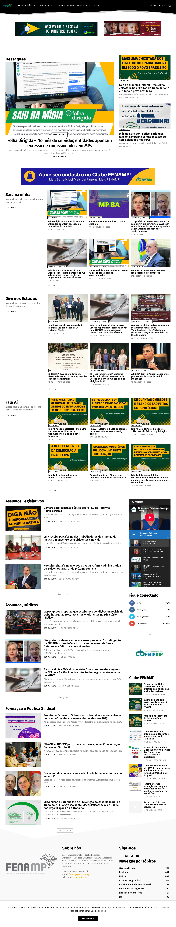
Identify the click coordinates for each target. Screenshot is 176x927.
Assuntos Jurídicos (140, 218)
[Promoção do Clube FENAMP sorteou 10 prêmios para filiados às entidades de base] (135, 689)
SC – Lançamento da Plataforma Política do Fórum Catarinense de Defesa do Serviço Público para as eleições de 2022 (107, 378)
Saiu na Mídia (95, 218)
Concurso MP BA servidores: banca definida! (107, 222)
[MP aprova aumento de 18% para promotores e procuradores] (150, 253)
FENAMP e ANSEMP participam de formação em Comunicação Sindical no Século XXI (82, 746)
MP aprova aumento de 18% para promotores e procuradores (148, 271)
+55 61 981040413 (80, 877)
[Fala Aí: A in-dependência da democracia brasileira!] (68, 458)
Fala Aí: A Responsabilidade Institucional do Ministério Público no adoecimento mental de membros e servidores (150, 479)
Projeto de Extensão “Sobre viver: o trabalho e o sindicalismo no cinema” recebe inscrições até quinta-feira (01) (82, 717)
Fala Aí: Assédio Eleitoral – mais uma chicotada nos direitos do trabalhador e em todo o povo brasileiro (144, 88)
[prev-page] (49, 286)
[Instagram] (155, 5)
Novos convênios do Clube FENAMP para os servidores (155, 804)
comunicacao (59, 156)
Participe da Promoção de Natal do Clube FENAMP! (155, 718)
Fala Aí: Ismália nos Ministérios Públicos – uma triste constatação (108, 476)
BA (50, 370)
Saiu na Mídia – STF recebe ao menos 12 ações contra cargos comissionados (108, 273)
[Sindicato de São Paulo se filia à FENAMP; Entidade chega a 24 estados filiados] (68, 308)
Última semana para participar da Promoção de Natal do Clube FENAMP (156, 703)
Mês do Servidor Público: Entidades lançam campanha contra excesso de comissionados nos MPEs (142, 136)
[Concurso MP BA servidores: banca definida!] (109, 204)
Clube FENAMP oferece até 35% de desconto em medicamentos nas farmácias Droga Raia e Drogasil (157, 770)
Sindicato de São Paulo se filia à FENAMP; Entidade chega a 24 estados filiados (65, 328)
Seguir (167, 610)
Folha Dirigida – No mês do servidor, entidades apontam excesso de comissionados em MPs (59, 143)
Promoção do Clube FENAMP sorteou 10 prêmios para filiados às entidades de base (156, 688)
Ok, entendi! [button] (88, 918)
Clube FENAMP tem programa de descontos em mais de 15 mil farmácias (156, 735)
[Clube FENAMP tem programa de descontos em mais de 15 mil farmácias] (135, 736)
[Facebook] (151, 5)
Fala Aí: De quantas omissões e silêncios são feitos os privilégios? (150, 430)
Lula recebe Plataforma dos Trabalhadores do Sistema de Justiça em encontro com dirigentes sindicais (80, 538)
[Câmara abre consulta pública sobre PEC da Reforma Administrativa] (23, 518)
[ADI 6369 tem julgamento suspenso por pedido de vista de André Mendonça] (150, 356)
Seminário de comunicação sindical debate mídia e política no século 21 (83, 774)
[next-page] (53, 286)
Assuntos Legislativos (142, 322)
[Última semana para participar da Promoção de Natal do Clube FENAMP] (135, 704)
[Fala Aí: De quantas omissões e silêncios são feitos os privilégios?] (150, 411)
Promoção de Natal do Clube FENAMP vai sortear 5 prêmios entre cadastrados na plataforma (157, 752)
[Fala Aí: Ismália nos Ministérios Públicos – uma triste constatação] (109, 458)
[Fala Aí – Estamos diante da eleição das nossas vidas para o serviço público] (109, 411)
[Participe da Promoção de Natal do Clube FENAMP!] (135, 720)
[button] (169, 5)
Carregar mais (63, 594)
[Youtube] (163, 5)
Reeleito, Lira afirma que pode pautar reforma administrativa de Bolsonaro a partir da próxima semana (82, 567)
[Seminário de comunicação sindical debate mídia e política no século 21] (23, 783)
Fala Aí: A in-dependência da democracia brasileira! (63, 476)
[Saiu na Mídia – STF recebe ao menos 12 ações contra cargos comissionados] (109, 253)
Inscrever (166, 624)
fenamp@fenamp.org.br (80, 874)
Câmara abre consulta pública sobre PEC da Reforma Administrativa (77, 509)
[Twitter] (159, 5)
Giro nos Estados (98, 370)
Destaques (59, 134)
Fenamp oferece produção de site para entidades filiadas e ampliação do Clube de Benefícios (155, 789)
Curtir (167, 603)
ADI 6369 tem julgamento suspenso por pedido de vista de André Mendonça (150, 376)
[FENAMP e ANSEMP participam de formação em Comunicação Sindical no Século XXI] (23, 754)
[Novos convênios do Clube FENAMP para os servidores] (135, 807)
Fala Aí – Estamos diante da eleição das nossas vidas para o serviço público (108, 431)
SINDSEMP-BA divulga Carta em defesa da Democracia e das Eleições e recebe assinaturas (67, 376)
